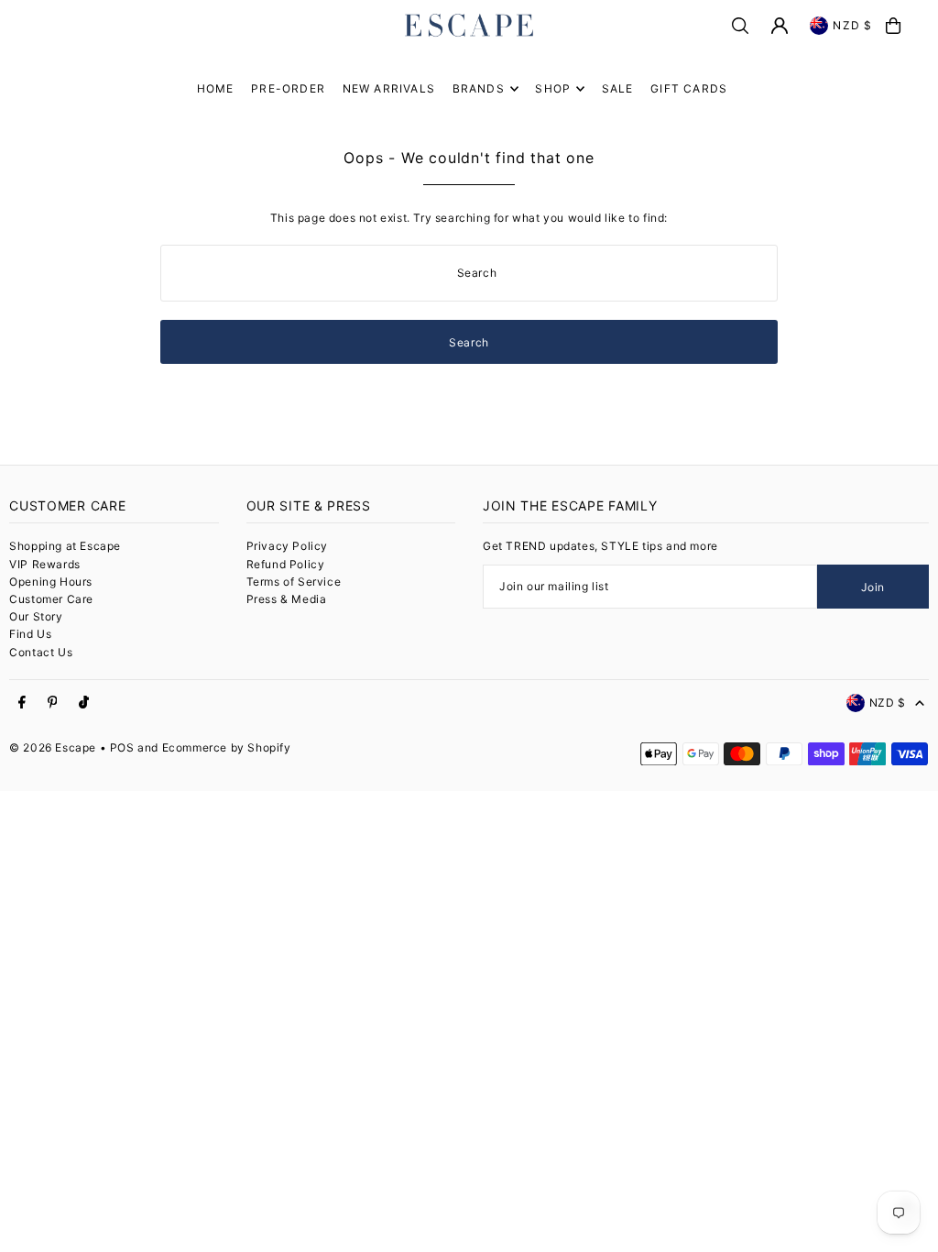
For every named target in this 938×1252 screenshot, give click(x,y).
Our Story (35, 616)
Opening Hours (51, 581)
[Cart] (893, 25)
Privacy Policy (287, 546)
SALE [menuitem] (618, 88)
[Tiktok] (84, 703)
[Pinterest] (53, 703)
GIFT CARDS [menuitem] (688, 88)
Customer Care (51, 599)
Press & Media (286, 599)
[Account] (779, 25)
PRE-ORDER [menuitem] (288, 88)
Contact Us (40, 652)
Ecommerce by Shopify (226, 747)
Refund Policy (285, 564)
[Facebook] (22, 703)
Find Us (30, 634)
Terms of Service (294, 581)
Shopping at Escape (65, 546)
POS (122, 747)
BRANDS (479, 88)
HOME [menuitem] (215, 88)
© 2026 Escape (52, 747)
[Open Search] (740, 25)
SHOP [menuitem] (553, 88)
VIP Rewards (45, 564)
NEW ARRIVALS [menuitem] (389, 88)
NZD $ (852, 25)
